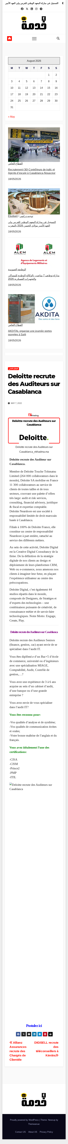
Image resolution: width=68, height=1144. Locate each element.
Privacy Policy (46, 1132)
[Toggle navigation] (34, 38)
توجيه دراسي (26, 216)
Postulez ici (34, 1026)
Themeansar (33, 1124)
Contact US (20, 1132)
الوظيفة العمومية (17, 269)
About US (32, 1132)
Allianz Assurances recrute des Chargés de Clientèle (17, 1051)
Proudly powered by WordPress (24, 1120)
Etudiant (13, 216)
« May (11, 116)
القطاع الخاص (15, 163)
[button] (58, 38)
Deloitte (14, 632)
